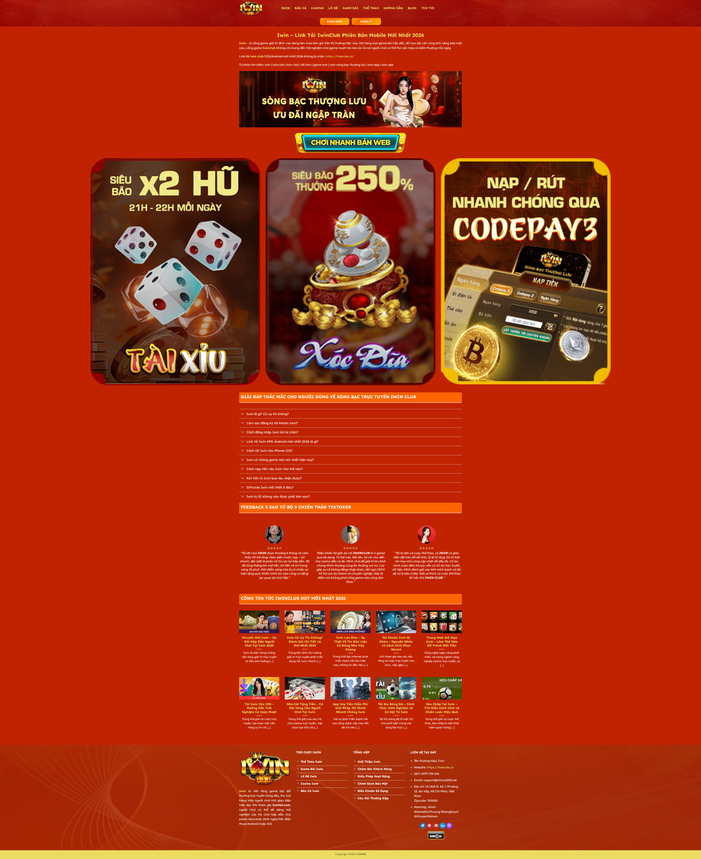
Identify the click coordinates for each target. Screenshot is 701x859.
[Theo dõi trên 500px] (443, 826)
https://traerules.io (440, 767)
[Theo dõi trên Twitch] (449, 826)
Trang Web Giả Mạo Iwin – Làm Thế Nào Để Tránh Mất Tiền (442, 641)
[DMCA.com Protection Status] (436, 835)
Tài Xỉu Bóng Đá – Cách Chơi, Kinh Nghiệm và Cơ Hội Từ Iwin (396, 708)
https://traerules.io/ (339, 56)
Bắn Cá (300, 8)
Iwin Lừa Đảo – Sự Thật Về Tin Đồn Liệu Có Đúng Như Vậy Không (350, 643)
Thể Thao (371, 8)
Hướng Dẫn (393, 8)
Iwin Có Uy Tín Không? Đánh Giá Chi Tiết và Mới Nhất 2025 (305, 641)
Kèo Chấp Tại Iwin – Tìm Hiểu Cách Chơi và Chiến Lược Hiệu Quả (441, 708)
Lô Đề (333, 8)
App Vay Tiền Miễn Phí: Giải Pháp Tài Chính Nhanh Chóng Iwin (350, 708)
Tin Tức (427, 8)
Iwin (242, 43)
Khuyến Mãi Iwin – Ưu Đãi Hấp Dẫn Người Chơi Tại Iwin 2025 (259, 641)
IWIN (285, 8)
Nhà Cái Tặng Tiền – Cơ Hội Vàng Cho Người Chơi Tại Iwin (305, 708)
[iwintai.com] (257, 8)
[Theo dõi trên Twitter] (423, 826)
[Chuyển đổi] (242, 414)
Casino (317, 8)
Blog (412, 8)
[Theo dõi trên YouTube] (436, 826)
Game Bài (351, 8)
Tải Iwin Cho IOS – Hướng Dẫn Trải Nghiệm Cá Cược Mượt (259, 708)
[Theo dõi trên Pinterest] (429, 826)
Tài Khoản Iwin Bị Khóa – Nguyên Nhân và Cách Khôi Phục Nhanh (396, 643)
